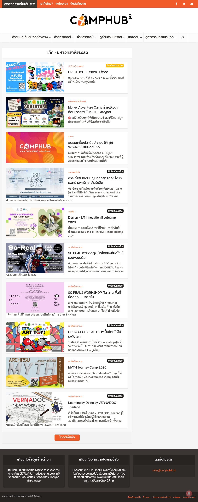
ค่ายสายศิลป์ (85, 37)
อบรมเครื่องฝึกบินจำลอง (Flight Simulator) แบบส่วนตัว (90, 145)
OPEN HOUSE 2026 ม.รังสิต (88, 72)
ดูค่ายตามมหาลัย (111, 37)
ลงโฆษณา (61, 4)
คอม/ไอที (71, 212)
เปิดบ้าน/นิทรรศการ (75, 66)
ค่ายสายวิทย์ (62, 37)
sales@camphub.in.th (164, 470)
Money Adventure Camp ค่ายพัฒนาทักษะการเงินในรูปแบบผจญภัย (93, 110)
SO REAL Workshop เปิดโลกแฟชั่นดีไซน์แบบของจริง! (95, 255)
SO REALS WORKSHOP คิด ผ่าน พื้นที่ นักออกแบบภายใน (94, 295)
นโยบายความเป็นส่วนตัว (161, 497)
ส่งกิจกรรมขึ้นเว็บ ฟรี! (19, 4)
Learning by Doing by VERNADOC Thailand (92, 405)
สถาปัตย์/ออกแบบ (75, 247)
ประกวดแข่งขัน (74, 172)
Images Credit (189, 497)
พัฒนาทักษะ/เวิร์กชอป (77, 102)
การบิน (70, 137)
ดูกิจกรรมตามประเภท (159, 37)
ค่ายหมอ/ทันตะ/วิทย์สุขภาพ (30, 37)
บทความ (133, 37)
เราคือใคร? (46, 4)
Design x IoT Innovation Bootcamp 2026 (92, 220)
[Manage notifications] (189, 493)
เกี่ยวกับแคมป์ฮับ (134, 497)
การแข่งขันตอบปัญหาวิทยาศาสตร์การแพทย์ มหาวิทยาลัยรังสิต (95, 180)
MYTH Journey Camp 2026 (87, 367)
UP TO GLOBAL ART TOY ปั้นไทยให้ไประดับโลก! (94, 334)
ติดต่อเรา (146, 497)
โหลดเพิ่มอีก (67, 437)
